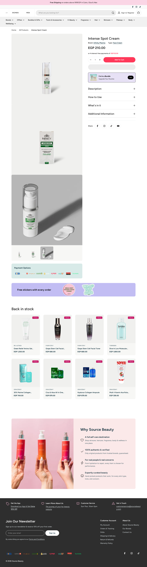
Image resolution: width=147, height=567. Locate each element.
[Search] (113, 12)
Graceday (17, 389)
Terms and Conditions (37, 539)
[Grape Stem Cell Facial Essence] (57, 329)
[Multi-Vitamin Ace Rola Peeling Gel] (121, 373)
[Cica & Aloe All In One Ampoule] (57, 373)
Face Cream (117, 43)
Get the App (15, 503)
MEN (28, 13)
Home (13, 30)
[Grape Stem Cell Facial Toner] (89, 329)
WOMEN (15, 13)
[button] (112, 67)
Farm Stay (49, 345)
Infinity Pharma (99, 43)
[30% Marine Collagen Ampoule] (25, 373)
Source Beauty (17, 561)
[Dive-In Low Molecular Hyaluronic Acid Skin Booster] (121, 329)
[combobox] (76, 13)
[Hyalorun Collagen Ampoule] (89, 373)
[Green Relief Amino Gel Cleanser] (25, 329)
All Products (23, 30)
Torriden (112, 345)
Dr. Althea (18, 345)
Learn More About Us (54, 503)
